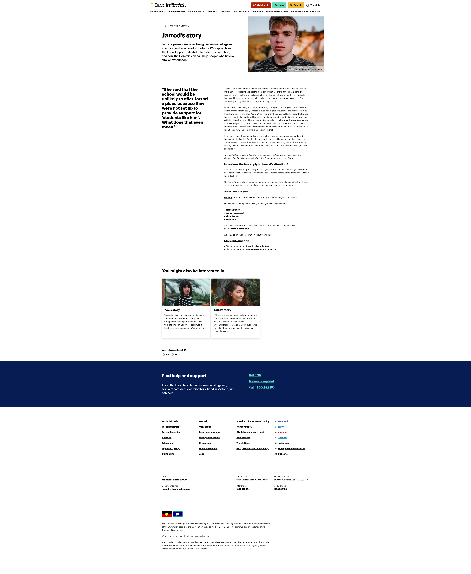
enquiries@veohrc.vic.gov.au (176, 489)
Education (225, 11)
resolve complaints (240, 229)
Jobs (201, 454)
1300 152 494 (243, 489)
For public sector (196, 11)
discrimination (233, 210)
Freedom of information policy (252, 421)
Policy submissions (209, 438)
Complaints (257, 11)
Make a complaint (261, 381)
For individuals (157, 11)
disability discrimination (257, 246)
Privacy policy (244, 427)
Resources (205, 443)
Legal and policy (241, 11)
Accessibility (243, 438)
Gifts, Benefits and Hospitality (252, 448)
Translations (242, 443)
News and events (208, 448)
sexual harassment (235, 213)
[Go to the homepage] (168, 5)
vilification (231, 219)
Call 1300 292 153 (262, 387)
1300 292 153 (242, 480)
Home (165, 26)
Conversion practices (277, 11)
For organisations (176, 11)
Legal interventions (209, 432)
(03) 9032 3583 (260, 480)
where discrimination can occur (261, 249)
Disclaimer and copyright (250, 432)
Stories (184, 26)
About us (212, 11)
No (176, 355)
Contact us (205, 427)
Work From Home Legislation (305, 11)
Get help (279, 5)
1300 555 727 (280, 480)
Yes (167, 355)
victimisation (232, 216)
